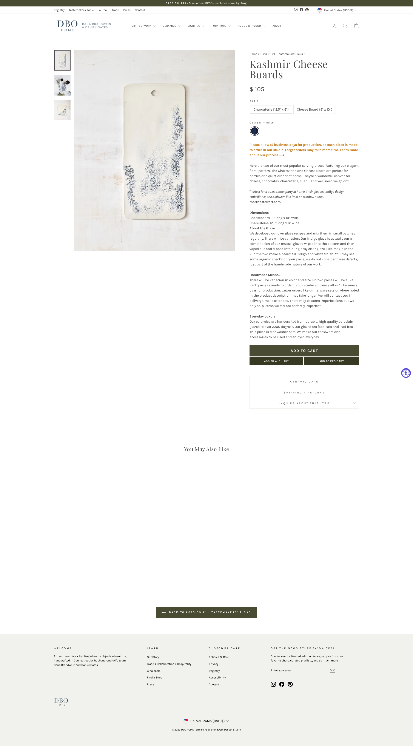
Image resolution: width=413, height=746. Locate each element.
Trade (115, 10)
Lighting (194, 25)
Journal (103, 10)
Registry (59, 10)
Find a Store (154, 677)
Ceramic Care (304, 381)
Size (254, 101)
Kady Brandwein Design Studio (223, 729)
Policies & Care (219, 657)
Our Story (153, 657)
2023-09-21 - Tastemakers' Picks (281, 53)
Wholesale (153, 670)
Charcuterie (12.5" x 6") (271, 109)
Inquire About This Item (304, 403)
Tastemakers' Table (81, 10)
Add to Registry (331, 361)
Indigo (254, 131)
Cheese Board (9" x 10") (314, 109)
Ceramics (170, 25)
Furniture (219, 25)
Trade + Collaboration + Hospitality (169, 664)
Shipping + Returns (304, 392)
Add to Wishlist (276, 361)
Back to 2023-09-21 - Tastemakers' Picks (209, 612)
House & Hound (250, 25)
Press (127, 10)
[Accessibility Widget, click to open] (406, 373)
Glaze (262, 122)
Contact (140, 10)
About (277, 25)
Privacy (213, 664)
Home (253, 53)
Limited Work (142, 25)
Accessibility (217, 677)
